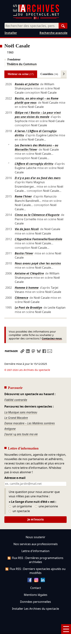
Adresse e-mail (14, 478)
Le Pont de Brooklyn (28, 308)
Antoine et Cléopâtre (29, 273)
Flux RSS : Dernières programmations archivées (37, 560)
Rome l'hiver (23, 196)
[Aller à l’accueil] (36, 18)
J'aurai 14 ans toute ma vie (21, 434)
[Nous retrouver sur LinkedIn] (43, 581)
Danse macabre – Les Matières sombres (29, 423)
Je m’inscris (35, 519)
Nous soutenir (35, 537)
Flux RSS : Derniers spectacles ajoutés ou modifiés (38, 571)
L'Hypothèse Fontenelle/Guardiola (38, 239)
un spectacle (21, 511)
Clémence (21, 298)
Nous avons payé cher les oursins (38, 263)
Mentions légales (35, 595)
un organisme (22, 506)
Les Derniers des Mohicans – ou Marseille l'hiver (36, 147)
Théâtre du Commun (22, 64)
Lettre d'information (35, 551)
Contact (35, 588)
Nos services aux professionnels (35, 544)
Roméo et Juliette (27, 84)
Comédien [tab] (49, 74)
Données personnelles (35, 602)
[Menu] (66, 629)
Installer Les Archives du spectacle (35, 609)
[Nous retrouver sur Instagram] (36, 581)
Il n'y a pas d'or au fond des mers (38, 178)
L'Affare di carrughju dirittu (34, 164)
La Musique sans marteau (20, 412)
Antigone (10, 429)
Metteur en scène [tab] (21, 74)
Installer (11, 33)
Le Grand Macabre (16, 418)
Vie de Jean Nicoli (27, 229)
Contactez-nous (52, 338)
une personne (48, 506)
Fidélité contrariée (15, 400)
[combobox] (32, 26)
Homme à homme (27, 288)
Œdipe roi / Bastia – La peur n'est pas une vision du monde (38, 115)
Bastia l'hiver (24, 253)
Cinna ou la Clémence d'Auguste (37, 215)
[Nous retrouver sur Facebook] (29, 581)
